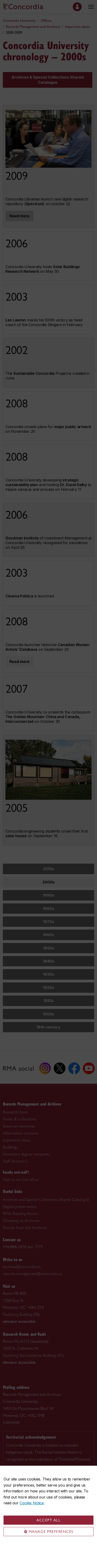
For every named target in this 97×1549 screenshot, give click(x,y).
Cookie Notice (32, 1503)
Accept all (48, 1520)
